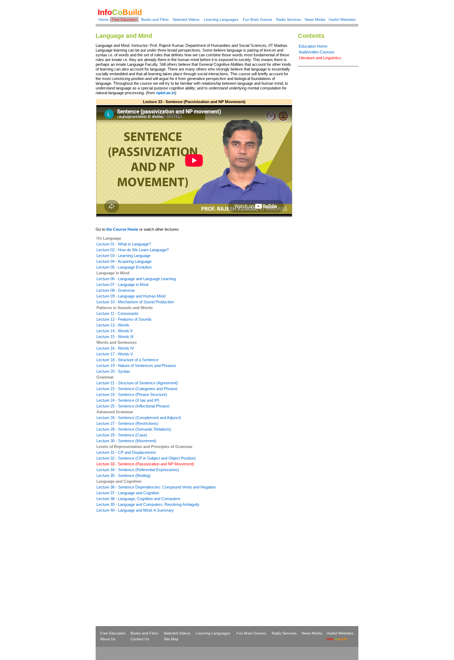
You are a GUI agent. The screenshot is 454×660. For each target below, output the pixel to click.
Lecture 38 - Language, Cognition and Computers (138, 498)
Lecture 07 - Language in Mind (122, 284)
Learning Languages (221, 19)
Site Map (171, 639)
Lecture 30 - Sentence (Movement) (126, 441)
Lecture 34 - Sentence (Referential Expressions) (137, 469)
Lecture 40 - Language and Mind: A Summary (135, 510)
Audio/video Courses (316, 52)
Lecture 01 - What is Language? (123, 244)
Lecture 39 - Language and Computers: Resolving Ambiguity (147, 504)
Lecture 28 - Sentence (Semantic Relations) (133, 429)
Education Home (313, 46)
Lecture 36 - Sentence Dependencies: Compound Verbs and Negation (156, 487)
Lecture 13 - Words (112, 325)
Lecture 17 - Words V (114, 354)
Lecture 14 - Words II (114, 331)
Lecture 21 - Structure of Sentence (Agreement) (137, 383)
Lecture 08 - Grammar (115, 290)
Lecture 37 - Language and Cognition (127, 493)
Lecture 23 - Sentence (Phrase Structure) (131, 394)
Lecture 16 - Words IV (115, 348)
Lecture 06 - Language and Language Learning (136, 278)
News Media (315, 19)
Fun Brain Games (257, 19)
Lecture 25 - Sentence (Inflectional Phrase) (132, 406)
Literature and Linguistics (320, 58)
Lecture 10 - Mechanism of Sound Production (135, 302)
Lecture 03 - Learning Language (123, 255)
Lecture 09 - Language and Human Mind (130, 296)
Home (104, 19)
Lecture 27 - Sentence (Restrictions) (127, 423)
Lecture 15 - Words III (114, 336)
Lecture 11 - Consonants (117, 313)
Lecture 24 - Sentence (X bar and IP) (127, 400)
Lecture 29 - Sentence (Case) (121, 435)
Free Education (124, 19)
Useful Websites (342, 19)
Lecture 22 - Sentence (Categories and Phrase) (136, 388)
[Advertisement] (140, 560)
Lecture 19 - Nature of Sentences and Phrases (136, 365)
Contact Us (140, 639)
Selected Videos (186, 19)
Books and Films (155, 19)
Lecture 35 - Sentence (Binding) (123, 475)
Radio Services (288, 19)
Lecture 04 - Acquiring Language (124, 261)
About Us (107, 639)
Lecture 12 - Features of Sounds (124, 319)
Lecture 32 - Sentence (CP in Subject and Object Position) (146, 458)
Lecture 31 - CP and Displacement (126, 452)
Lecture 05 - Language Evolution (124, 267)
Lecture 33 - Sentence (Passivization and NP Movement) (145, 464)
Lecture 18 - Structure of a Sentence (127, 359)
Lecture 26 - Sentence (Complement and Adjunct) (138, 417)
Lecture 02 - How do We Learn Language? (132, 250)
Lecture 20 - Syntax (113, 371)
